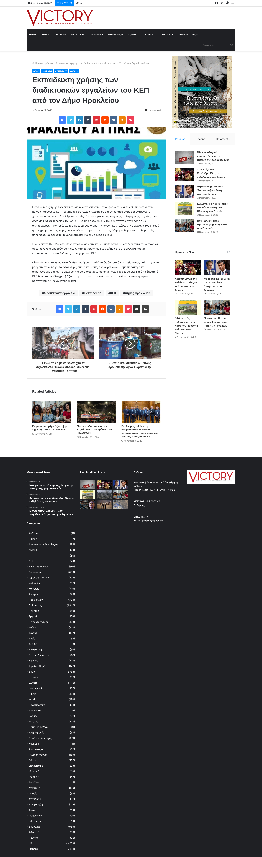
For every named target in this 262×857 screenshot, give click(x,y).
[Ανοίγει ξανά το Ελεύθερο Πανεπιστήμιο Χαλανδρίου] (87, 504)
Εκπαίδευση (61, 70)
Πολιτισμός (35, 605)
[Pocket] (130, 120)
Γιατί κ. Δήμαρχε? (39, 655)
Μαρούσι (34, 721)
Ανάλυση (34, 533)
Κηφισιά (33, 660)
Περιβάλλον (36, 599)
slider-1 (33, 549)
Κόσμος (33, 716)
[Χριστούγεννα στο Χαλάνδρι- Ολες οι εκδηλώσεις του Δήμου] (184, 174)
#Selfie (33, 644)
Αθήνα (32, 627)
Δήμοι (36, 70)
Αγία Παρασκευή (38, 566)
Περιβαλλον (115, 34)
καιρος (33, 538)
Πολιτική (34, 610)
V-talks (148, 34)
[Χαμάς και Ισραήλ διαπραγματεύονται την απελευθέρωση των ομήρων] (104, 494)
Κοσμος (133, 34)
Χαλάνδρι (34, 583)
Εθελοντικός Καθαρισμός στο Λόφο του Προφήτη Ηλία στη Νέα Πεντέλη (212, 207)
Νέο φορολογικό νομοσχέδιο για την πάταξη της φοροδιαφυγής (213, 156)
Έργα (32, 810)
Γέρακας (34, 776)
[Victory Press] (60, 18)
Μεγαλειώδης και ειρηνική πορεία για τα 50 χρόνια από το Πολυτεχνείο (96, 429)
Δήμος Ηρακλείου (137, 293)
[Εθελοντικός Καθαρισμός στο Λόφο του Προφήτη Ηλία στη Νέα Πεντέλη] (184, 208)
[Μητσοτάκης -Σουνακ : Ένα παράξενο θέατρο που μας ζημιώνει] (184, 191)
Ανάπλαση (35, 799)
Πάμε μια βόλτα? (38, 727)
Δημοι (45, 34)
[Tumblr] (87, 120)
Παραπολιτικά (37, 704)
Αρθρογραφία (36, 732)
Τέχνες (33, 633)
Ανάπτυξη (34, 787)
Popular (180, 139)
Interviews (35, 821)
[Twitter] (70, 120)
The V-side (167, 34)
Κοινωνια (97, 34)
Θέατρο (33, 760)
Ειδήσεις (74, 70)
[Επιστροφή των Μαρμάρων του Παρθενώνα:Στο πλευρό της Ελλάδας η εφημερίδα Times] (104, 504)
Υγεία (32, 638)
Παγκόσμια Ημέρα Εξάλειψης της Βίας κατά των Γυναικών (212, 224)
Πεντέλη (33, 837)
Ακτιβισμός (35, 649)
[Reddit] (105, 120)
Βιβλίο (32, 693)
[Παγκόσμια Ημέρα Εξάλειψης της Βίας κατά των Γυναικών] (51, 412)
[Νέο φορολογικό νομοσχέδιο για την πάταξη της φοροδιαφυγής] (184, 157)
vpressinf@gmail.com (153, 520)
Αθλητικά (34, 832)
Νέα (31, 843)
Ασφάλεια (34, 782)
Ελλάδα (33, 682)
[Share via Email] (136, 309)
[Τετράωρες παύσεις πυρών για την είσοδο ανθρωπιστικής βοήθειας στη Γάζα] (120, 504)
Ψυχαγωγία (35, 815)
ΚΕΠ (113, 293)
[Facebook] (62, 120)
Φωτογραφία (36, 688)
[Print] (145, 309)
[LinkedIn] (79, 120)
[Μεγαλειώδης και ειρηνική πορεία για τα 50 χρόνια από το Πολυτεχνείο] (96, 412)
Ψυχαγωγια (77, 34)
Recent (200, 139)
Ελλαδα (61, 34)
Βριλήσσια (35, 572)
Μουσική (34, 771)
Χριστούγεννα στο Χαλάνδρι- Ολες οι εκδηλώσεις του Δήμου (211, 173)
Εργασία (33, 616)
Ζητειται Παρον (188, 34)
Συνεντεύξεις (36, 749)
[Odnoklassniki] (122, 120)
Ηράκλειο (49, 63)
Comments (223, 139)
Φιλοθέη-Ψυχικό (38, 754)
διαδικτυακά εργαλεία (59, 293)
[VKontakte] (113, 120)
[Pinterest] (96, 120)
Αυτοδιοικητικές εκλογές (43, 544)
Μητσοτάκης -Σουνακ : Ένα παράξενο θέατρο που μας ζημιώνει (111, 3)
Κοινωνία (34, 588)
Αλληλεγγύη (36, 804)
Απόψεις (33, 594)
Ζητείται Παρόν (38, 666)
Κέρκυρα (34, 743)
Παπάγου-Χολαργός (40, 738)
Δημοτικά (34, 826)
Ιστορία (33, 793)
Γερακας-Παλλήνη (39, 577)
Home (32, 34)
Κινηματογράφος (38, 621)
